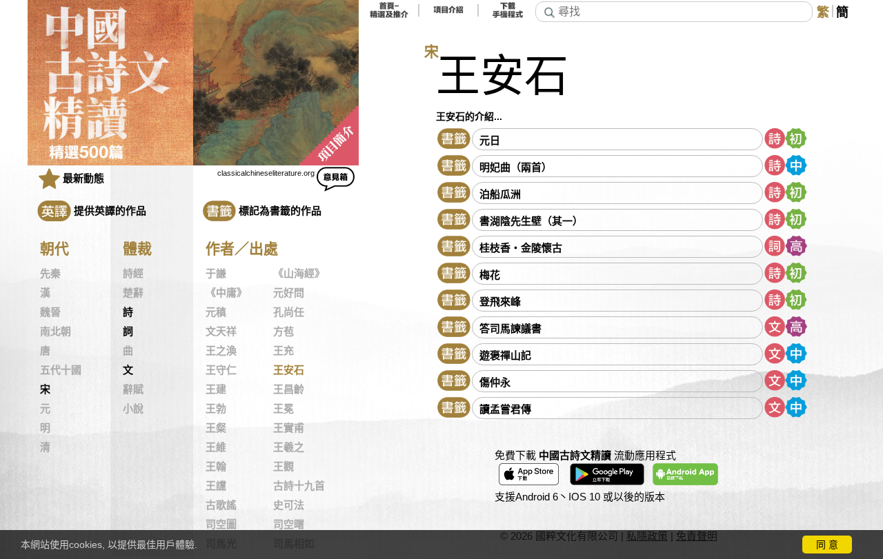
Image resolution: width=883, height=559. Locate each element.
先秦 (50, 273)
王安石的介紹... (469, 116)
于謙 (216, 273)
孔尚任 (288, 312)
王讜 (216, 485)
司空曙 (288, 524)
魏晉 (50, 312)
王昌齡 (288, 389)
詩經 (133, 273)
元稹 (216, 312)
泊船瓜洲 (500, 194)
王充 (283, 350)
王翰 (216, 466)
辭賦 (133, 389)
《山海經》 (299, 273)
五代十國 (60, 370)
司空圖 (221, 524)
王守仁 (221, 370)
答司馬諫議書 (510, 328)
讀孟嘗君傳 (505, 409)
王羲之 (288, 447)
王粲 (216, 428)
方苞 (283, 331)
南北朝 (55, 331)
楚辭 (133, 292)
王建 (216, 389)
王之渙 (221, 350)
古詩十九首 (299, 485)
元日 (489, 140)
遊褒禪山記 (505, 355)
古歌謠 (221, 505)
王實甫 (288, 428)
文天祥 (221, 331)
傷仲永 (494, 382)
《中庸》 (226, 292)
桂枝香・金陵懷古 (520, 248)
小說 (133, 408)
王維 (216, 447)
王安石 (288, 370)
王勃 (216, 408)
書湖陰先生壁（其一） (531, 221)
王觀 (283, 466)
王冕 (283, 408)
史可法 (288, 505)
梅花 (489, 275)
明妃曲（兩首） (515, 167)
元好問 (288, 292)
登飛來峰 (500, 301)
